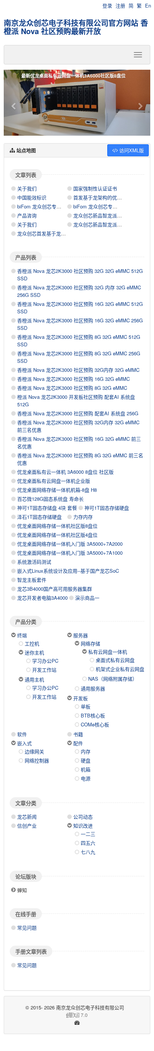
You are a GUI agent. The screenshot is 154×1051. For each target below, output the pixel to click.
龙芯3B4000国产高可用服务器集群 (54, 588)
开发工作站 (44, 669)
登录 (107, 5)
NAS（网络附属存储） (112, 678)
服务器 (80, 635)
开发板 (80, 698)
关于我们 (27, 188)
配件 (78, 743)
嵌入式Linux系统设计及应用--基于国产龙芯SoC (68, 570)
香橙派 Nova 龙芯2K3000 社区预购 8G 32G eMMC (72, 387)
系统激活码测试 (34, 561)
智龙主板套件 (31, 579)
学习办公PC (45, 660)
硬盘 (85, 760)
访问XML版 (131, 150)
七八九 (88, 851)
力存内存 (83, 516)
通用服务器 (93, 688)
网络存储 (90, 643)
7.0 (48, 1015)
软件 (22, 734)
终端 (22, 635)
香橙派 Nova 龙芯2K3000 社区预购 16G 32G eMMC (73, 378)
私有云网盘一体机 (107, 651)
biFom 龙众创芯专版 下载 (45, 206)
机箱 (85, 769)
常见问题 (27, 927)
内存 (85, 751)
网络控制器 (37, 760)
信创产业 (27, 825)
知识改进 (83, 825)
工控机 (32, 643)
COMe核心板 (95, 724)
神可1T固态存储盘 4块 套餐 (47, 507)
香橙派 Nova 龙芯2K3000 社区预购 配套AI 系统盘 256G (77, 413)
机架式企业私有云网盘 (120, 668)
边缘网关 (34, 751)
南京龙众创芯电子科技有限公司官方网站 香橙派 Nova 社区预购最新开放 (76, 26)
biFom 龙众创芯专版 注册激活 (105, 206)
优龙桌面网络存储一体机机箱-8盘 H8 (57, 489)
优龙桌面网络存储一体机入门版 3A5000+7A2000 (70, 543)
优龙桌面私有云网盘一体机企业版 (53, 480)
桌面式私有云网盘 (115, 659)
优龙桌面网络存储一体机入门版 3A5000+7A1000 (70, 552)
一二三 (88, 833)
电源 (85, 778)
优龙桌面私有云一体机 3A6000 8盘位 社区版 (65, 471)
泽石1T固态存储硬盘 (39, 516)
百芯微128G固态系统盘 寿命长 (50, 498)
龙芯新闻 (27, 816)
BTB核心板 (93, 715)
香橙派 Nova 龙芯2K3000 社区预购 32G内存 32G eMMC (78, 369)
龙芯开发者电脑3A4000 (42, 597)
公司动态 (83, 816)
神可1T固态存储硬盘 (106, 507)
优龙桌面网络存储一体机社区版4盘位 (57, 534)
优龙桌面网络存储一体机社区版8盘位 (57, 525)
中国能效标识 (31, 197)
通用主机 (34, 679)
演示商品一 (87, 597)
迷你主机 (34, 652)
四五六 (88, 842)
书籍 (78, 734)
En (148, 5)
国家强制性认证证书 (95, 188)
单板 (85, 706)
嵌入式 (24, 743)
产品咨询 (27, 215)
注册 (120, 5)
